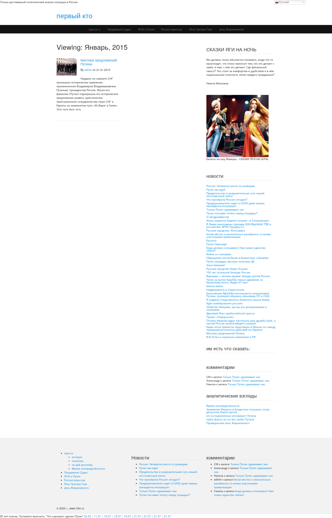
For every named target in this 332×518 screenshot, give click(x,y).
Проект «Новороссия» (220, 317)
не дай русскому (82, 465)
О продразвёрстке (217, 217)
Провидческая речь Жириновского (228, 423)
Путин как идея (215, 189)
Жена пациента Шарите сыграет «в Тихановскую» (238, 220)
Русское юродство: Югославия (225, 230)
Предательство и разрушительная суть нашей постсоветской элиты (235, 194)
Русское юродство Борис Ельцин (227, 269)
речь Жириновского (231, 29)
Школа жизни (214, 286)
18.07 (107, 516)
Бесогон (211, 240)
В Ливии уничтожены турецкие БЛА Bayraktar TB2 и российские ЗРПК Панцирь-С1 (238, 225)
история (77, 457)
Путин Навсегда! (216, 244)
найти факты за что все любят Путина (230, 419)
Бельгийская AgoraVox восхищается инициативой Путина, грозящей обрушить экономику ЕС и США (237, 294)
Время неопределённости (222, 406)
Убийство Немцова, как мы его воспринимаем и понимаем (236, 308)
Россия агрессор (171, 29)
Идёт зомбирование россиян (224, 303)
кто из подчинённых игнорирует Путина (231, 416)
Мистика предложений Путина (99, 61)
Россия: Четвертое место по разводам (230, 186)
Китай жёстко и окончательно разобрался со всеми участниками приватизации (238, 235)
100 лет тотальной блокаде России (228, 272)
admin (88, 70)
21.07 (137, 516)
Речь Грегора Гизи (200, 29)
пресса (93, 29)
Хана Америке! (215, 265)
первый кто (74, 15)
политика (77, 461)
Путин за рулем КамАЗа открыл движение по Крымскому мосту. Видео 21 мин (234, 281)
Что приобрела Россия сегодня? (226, 199)
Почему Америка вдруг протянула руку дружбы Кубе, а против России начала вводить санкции (241, 322)
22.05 (87, 516)
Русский (283, 2)
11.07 (97, 516)
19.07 (117, 516)
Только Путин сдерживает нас (225, 209)
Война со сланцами (218, 254)
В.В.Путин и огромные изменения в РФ (231, 337)
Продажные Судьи (119, 29)
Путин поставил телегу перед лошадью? (231, 213)
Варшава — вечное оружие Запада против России (238, 276)
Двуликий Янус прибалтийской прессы (230, 313)
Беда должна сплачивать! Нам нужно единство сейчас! (236, 249)
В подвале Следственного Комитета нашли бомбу (238, 299)
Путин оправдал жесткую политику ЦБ (230, 261)
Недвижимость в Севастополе (225, 289)
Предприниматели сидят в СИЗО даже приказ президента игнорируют (235, 204)
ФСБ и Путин (145, 29)
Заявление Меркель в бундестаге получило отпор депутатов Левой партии (237, 410)
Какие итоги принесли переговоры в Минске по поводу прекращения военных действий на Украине (241, 328)
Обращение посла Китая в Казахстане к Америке (237, 258)
